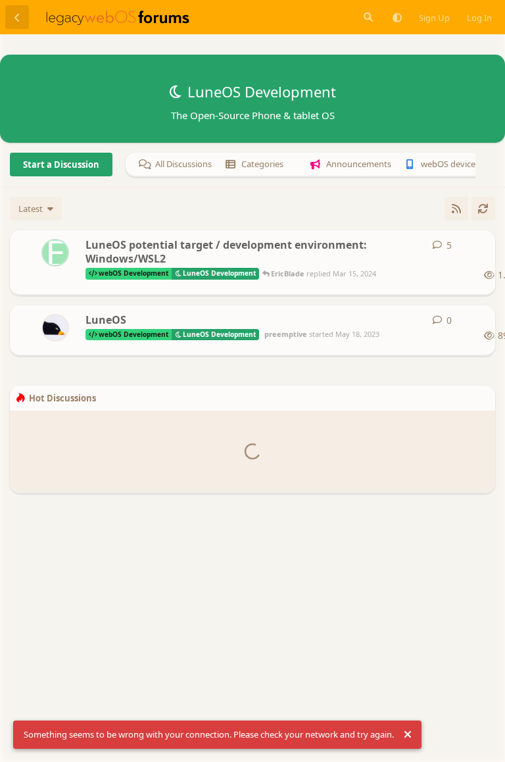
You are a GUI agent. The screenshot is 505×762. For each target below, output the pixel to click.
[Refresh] (483, 208)
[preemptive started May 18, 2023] (55, 328)
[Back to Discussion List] (17, 17)
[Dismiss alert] (408, 735)
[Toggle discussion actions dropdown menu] (480, 245)
